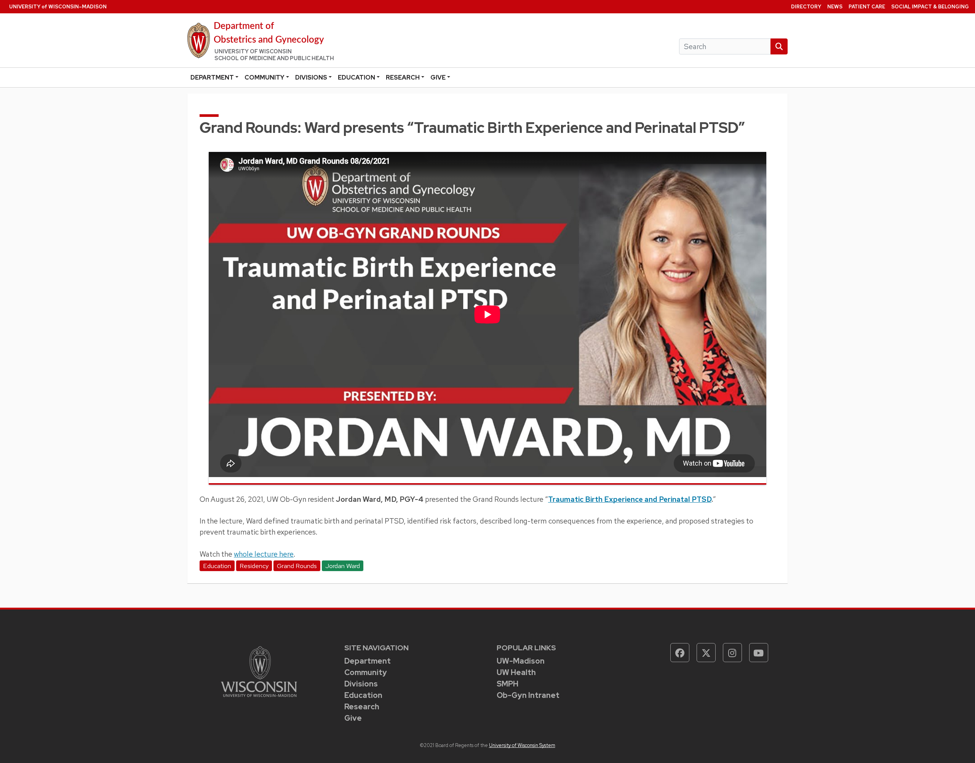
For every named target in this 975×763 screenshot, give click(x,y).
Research (403, 77)
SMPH (507, 684)
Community (265, 77)
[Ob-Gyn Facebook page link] (679, 652)
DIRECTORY (806, 6)
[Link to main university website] (259, 671)
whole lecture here (264, 554)
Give (438, 77)
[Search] (779, 46)
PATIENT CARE (867, 6)
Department (212, 77)
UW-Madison (521, 661)
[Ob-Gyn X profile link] (706, 652)
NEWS (834, 6)
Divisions (311, 77)
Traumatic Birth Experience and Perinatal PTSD (629, 499)
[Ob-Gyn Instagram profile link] (732, 652)
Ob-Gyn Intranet (528, 695)
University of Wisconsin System (522, 745)
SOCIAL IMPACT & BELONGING (930, 6)
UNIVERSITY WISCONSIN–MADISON (58, 6)
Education (356, 77)
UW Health (516, 672)
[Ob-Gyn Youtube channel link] (758, 652)
